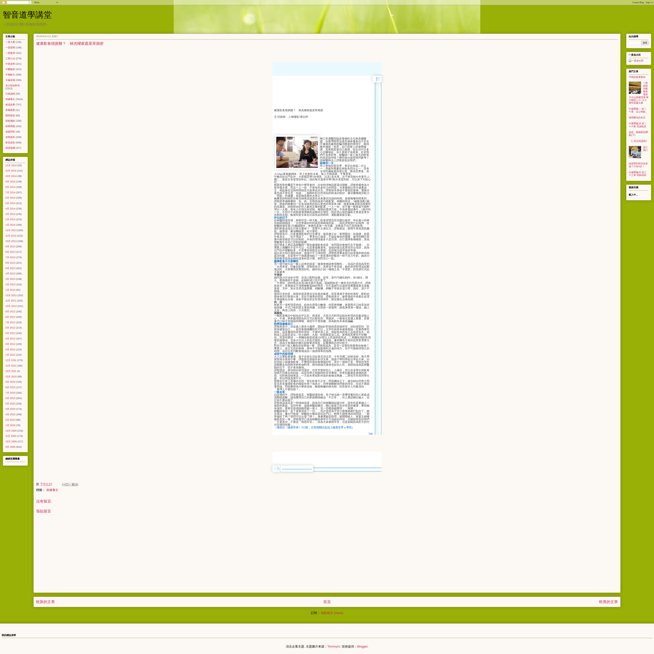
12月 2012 (11, 295)
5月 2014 (10, 203)
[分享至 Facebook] (73, 484)
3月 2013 (10, 279)
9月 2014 (10, 181)
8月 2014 (10, 187)
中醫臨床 (10, 69)
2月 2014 (10, 219)
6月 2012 (10, 327)
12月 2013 (11, 230)
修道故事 (10, 104)
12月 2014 (11, 165)
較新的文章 (45, 602)
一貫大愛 (10, 42)
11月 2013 (10, 235)
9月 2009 (10, 447)
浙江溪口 (645, 149)
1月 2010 (10, 425)
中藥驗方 (10, 74)
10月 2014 (11, 176)
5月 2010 (10, 403)
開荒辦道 (10, 115)
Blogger (362, 646)
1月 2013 (10, 290)
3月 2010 (10, 414)
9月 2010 (10, 381)
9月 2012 (10, 311)
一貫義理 (10, 53)
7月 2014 (10, 192)
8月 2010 (10, 387)
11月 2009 (10, 436)
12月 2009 (11, 430)
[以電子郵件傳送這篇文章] (63, 484)
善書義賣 (10, 110)
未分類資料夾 (12, 85)
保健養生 (52, 490)
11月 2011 (10, 365)
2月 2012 (10, 349)
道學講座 (10, 137)
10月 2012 (11, 306)
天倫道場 (10, 80)
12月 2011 (10, 360)
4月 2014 (10, 208)
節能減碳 (10, 120)
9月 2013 (10, 246)
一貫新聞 (10, 47)
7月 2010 (10, 392)
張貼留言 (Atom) (332, 613)
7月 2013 (10, 257)
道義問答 (10, 131)
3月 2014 (10, 214)
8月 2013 (10, 252)
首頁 (327, 602)
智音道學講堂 (27, 14)
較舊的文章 (608, 602)
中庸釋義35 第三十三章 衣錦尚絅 (638, 174)
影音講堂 (10, 142)
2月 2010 (10, 419)
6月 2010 (10, 398)
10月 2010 (11, 376)
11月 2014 (10, 170)
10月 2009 (11, 441)
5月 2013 (10, 268)
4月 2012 (10, 338)
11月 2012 (10, 300)
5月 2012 (10, 333)
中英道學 (10, 64)
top (371, 433)
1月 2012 (10, 354)
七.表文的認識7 (639, 141)
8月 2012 (10, 317)
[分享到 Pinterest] (76, 484)
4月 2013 (10, 273)
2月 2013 (10, 284)
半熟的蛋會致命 (637, 77)
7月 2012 (10, 322)
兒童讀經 (10, 93)
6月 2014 (10, 197)
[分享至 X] (70, 484)
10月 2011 (10, 371)
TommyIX (333, 646)
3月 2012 (10, 344)
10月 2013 (11, 241)
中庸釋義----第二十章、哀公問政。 (638, 110)
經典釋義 (10, 126)
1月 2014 (10, 224)
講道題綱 (10, 147)
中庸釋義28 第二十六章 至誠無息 (638, 125)
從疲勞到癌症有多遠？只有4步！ (638, 165)
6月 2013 (10, 262)
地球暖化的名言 (637, 117)
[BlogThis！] (67, 484)
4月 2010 (10, 409)
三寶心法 (10, 58)
